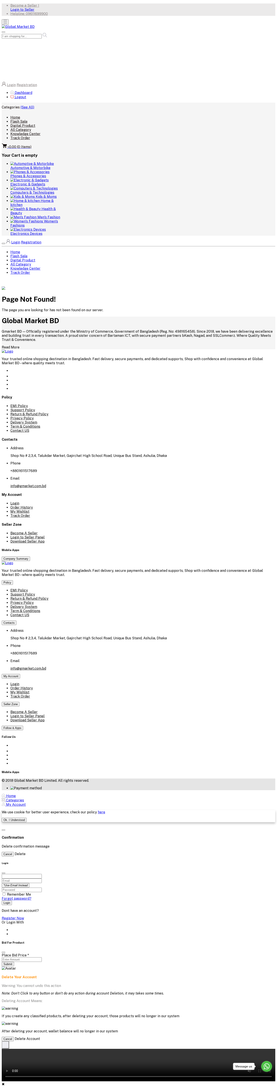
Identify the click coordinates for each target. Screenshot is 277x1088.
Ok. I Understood (14, 820)
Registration (27, 85)
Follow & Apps (12, 728)
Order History (21, 507)
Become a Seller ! (24, 5)
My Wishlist (19, 511)
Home (15, 117)
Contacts (9, 622)
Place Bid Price (15, 955)
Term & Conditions (25, 426)
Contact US (19, 431)
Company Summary (15, 558)
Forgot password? (16, 898)
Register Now (13, 918)
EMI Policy (19, 406)
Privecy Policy (22, 418)
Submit (7, 964)
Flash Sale (18, 121)
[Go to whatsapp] (266, 1066)
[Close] (3, 952)
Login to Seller (22, 10)
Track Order (20, 138)
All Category (20, 130)
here (101, 812)
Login (11, 85)
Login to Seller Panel (27, 537)
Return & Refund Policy (29, 414)
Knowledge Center (25, 134)
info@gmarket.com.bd (28, 486)
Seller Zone (10, 704)
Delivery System (23, 422)
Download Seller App (27, 541)
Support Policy (22, 410)
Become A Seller (24, 533)
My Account (10, 676)
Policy (7, 582)
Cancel (7, 854)
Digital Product (22, 126)
